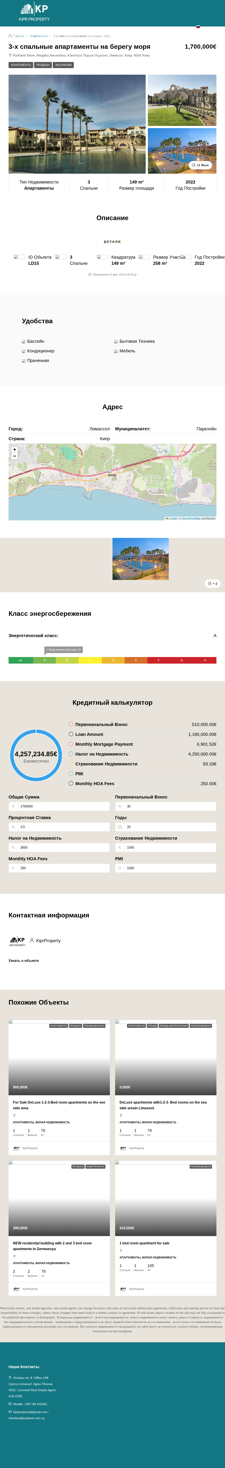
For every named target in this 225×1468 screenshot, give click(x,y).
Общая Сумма (24, 797)
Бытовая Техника (137, 341)
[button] (113, 476)
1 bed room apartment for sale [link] (144, 1243)
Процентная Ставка (30, 817)
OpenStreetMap (191, 518)
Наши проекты (19, 36)
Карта (166, 36)
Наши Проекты (95, 1166)
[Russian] (198, 26)
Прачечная (38, 360)
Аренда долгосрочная (174, 1026)
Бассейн (35, 341)
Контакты (185, 36)
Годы (121, 817)
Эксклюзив (63, 65)
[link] (59, 1057)
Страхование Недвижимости (146, 838)
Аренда (71, 36)
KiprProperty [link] (30, 1148)
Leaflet (172, 518)
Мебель (127, 350)
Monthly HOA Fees (28, 858)
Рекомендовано (94, 1026)
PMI (119, 858)
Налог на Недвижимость (35, 838)
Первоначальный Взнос (141, 797)
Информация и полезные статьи (119, 36)
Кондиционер (40, 350)
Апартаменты (21, 65)
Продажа (46, 36)
